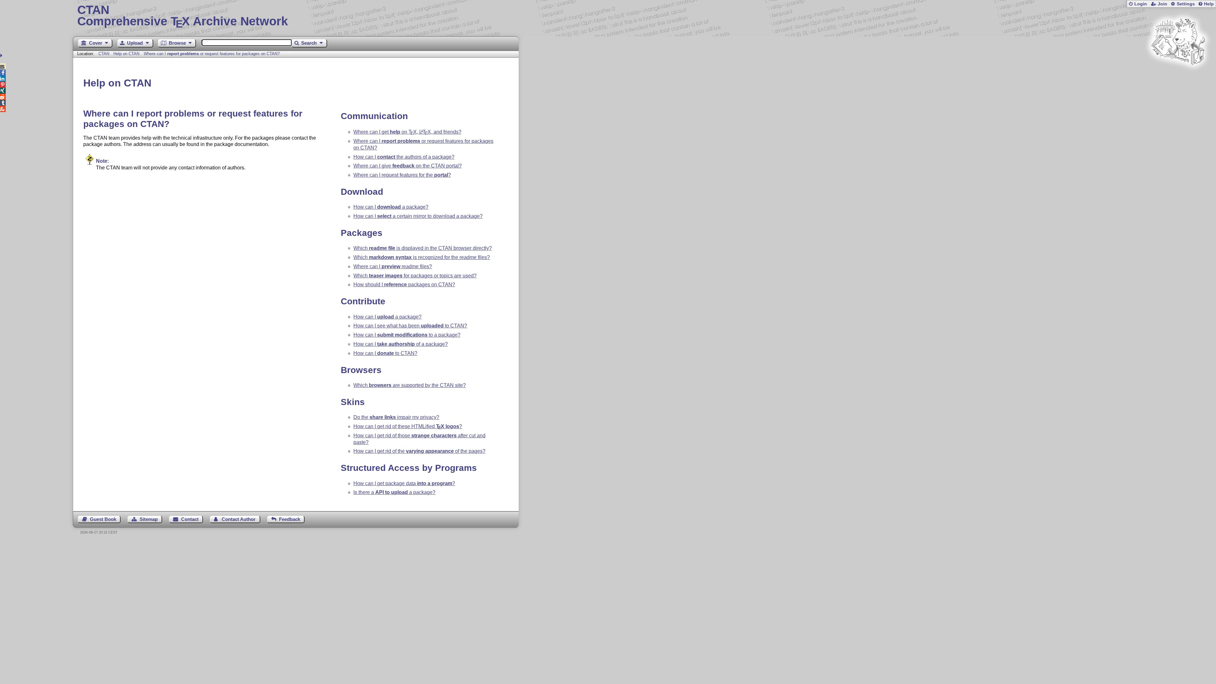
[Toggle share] (2, 56)
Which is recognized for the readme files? (421, 257)
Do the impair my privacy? (396, 417)
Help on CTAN (126, 53)
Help (1209, 4)
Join (1162, 4)
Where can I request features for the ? (402, 175)
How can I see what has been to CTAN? (410, 325)
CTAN (103, 53)
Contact (190, 519)
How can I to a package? (406, 335)
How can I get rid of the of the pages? (419, 451)
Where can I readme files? (392, 266)
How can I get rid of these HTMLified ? (407, 426)
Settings (1186, 4)
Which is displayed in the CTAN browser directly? (422, 248)
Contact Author (239, 519)
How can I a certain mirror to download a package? (418, 216)
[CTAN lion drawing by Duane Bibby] (1178, 76)
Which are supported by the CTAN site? (409, 385)
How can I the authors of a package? (403, 157)
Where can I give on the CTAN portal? (407, 165)
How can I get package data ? (404, 483)
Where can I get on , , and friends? (407, 132)
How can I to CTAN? (385, 353)
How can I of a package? (400, 344)
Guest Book (103, 519)
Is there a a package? (394, 492)
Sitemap (149, 519)
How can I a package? (390, 207)
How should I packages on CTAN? (404, 284)
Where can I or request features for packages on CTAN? (212, 53)
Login (1140, 4)
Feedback (289, 519)
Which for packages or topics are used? (415, 275)
